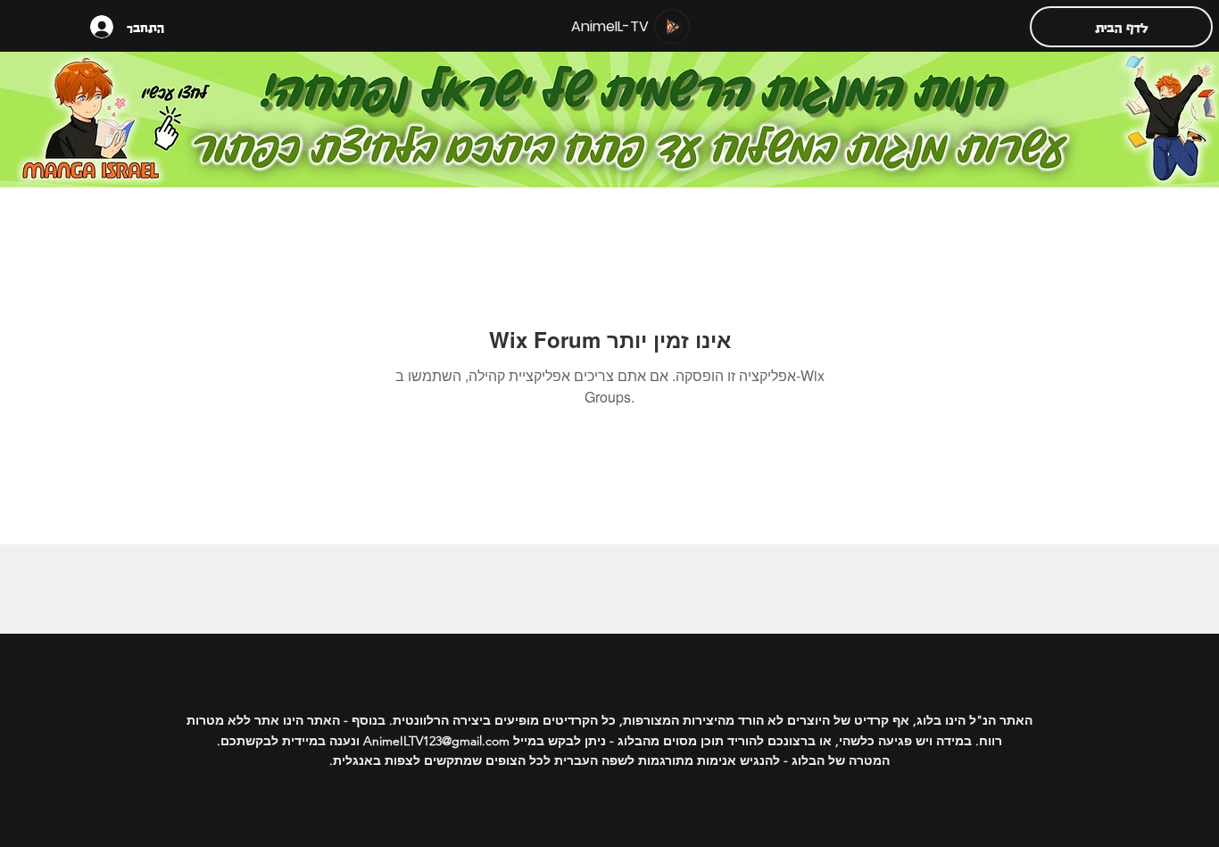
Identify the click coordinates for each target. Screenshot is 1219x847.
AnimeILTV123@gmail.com (436, 741)
